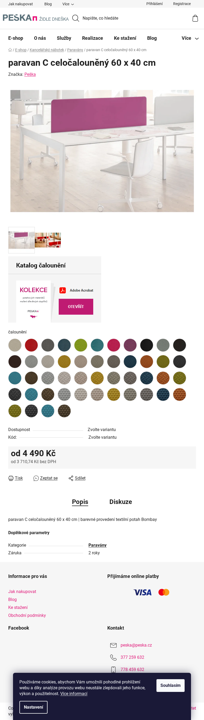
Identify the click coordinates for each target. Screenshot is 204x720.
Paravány (97, 545)
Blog (48, 4)
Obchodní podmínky (27, 615)
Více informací (73, 693)
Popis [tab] (80, 502)
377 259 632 (132, 657)
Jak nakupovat (20, 4)
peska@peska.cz (136, 645)
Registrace (182, 4)
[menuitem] (15, 38)
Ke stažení (18, 607)
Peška (30, 74)
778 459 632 (132, 669)
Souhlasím (170, 685)
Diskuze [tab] (120, 502)
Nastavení (33, 707)
